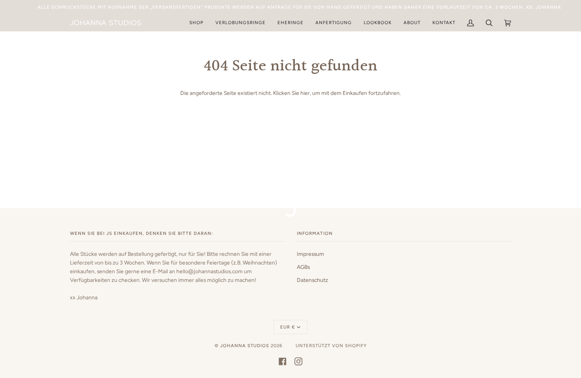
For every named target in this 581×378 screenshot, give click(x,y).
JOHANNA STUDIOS (244, 345)
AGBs (303, 267)
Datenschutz (312, 280)
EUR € (287, 327)
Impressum (310, 254)
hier (305, 93)
